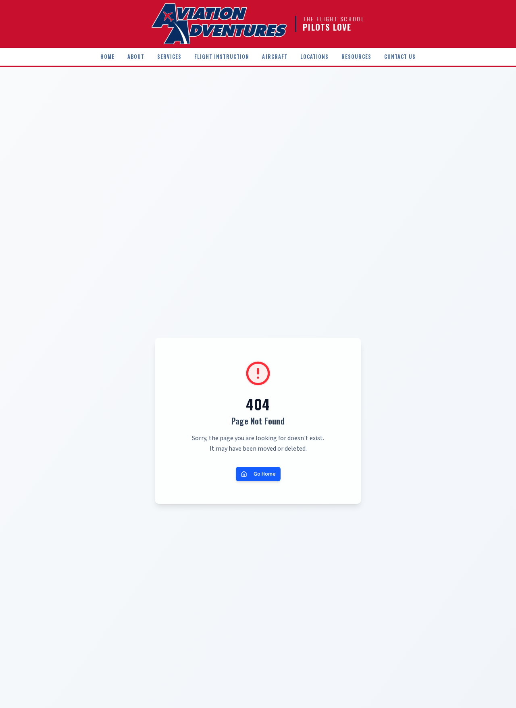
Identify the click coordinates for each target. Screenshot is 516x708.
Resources (356, 56)
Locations (314, 56)
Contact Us (400, 56)
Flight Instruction (221, 56)
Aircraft (274, 56)
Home (107, 56)
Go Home (265, 474)
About (135, 56)
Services (169, 56)
